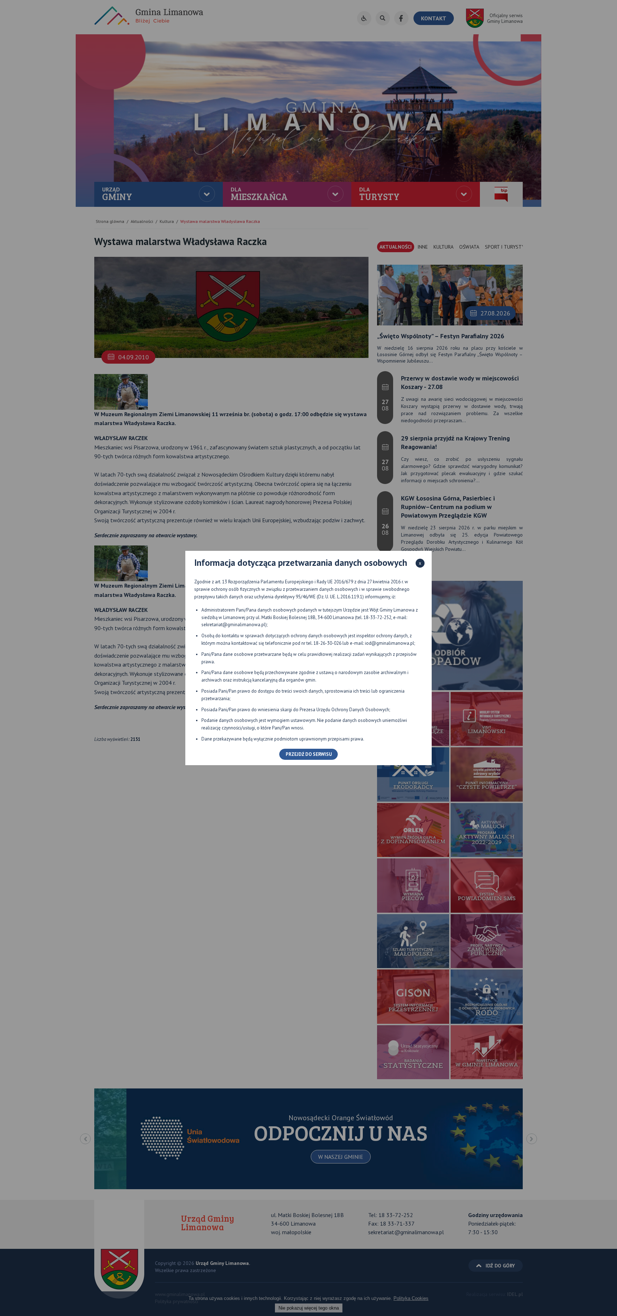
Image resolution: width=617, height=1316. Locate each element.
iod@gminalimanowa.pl (389, 643)
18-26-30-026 (327, 643)
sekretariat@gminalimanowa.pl (233, 625)
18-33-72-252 (377, 617)
